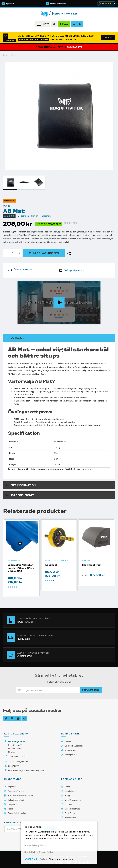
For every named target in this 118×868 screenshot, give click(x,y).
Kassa (65, 24)
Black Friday (70, 813)
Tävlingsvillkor (71, 754)
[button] (24, 182)
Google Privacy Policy (35, 845)
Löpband (68, 804)
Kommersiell (9, 200)
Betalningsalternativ (16, 800)
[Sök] (54, 24)
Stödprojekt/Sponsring (74, 746)
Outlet (67, 787)
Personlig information (17, 813)
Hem (5, 55)
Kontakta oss (70, 750)
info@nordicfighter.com (18, 761)
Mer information (23, 485)
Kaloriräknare (70, 791)
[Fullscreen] (97, 321)
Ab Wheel (51, 565)
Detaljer (17, 338)
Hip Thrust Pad (91, 565)
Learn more (67, 859)
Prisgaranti (12, 804)
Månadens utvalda (72, 809)
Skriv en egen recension (41, 216)
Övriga (6, 205)
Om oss (68, 741)
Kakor (10, 809)
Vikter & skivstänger (73, 800)
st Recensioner (23, 495)
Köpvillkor (12, 787)
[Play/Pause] (20, 321)
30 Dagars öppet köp (74, 270)
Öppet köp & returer (16, 791)
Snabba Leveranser (23, 269)
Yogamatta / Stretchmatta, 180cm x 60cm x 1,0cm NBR (21, 568)
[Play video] (59, 302)
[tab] (59, 338)
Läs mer (108, 37)
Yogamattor (14, 560)
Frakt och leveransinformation (20, 795)
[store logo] (59, 14)
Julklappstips (70, 817)
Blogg (67, 795)
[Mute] (82, 321)
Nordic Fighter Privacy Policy (38, 852)
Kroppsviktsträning (56, 560)
